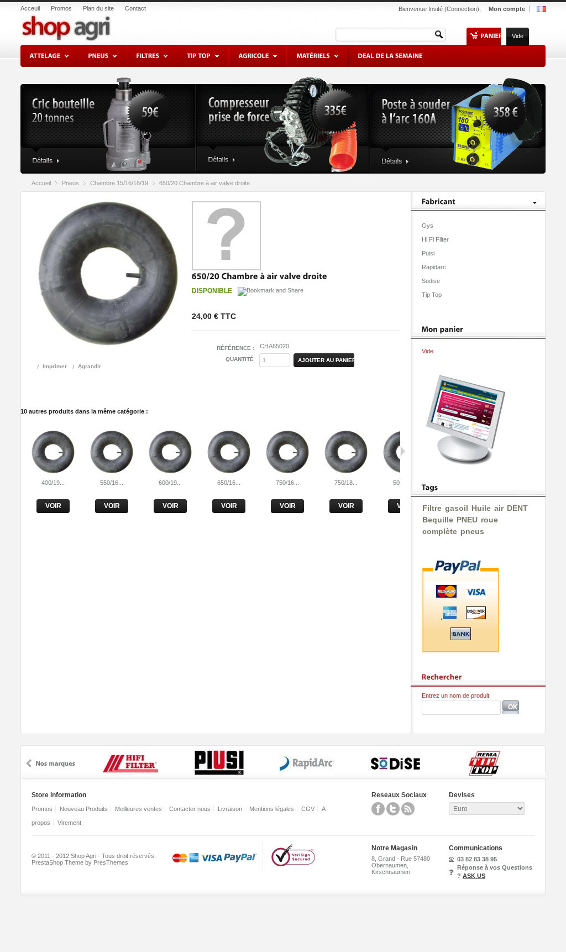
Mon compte (507, 9)
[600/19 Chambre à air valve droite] (170, 471)
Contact (135, 9)
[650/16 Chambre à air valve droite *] (229, 471)
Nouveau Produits (84, 808)
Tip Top (432, 294)
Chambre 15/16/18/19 (119, 183)
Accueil (41, 183)
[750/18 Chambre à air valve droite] (346, 471)
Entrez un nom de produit (455, 695)
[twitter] (393, 813)
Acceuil (30, 9)
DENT (517, 508)
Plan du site (98, 9)
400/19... (53, 482)
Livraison (230, 808)
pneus (472, 531)
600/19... (170, 482)
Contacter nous (190, 808)
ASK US (474, 875)
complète (439, 531)
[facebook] (378, 813)
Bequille (437, 519)
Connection (462, 9)
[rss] (408, 813)
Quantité (240, 359)
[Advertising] (463, 462)
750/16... (287, 482)
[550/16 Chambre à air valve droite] (112, 471)
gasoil (456, 508)
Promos (61, 9)
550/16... (111, 482)
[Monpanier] (443, 329)
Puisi (428, 253)
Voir (53, 506)
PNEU (467, 519)
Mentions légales (271, 808)
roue (489, 519)
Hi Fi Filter (435, 239)
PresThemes (110, 862)
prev (29, 763)
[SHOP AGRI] (93, 25)
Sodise (431, 281)
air (499, 508)
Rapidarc (434, 267)
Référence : (235, 348)
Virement (69, 822)
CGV (308, 808)
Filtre (432, 508)
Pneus (70, 183)
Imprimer (55, 366)
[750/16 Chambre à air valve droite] (287, 471)
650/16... (228, 482)
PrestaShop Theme (57, 862)
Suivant (402, 451)
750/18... (346, 482)
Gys (427, 225)
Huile (481, 508)
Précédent (22, 451)
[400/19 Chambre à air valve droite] (53, 471)
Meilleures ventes (138, 808)
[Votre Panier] (491, 36)
